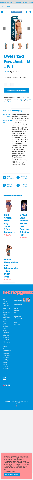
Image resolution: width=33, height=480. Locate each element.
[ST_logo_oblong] (16, 11)
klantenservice (16, 301)
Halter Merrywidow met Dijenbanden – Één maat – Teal (11, 268)
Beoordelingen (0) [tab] (6, 121)
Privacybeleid (16, 403)
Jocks (15, 100)
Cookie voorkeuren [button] (9, 471)
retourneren (16, 305)
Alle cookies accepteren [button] (12, 474)
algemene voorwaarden (16, 318)
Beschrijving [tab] (6, 110)
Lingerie (21, 100)
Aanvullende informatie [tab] (6, 115)
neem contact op (16, 311)
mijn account (16, 324)
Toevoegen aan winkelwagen (16, 90)
